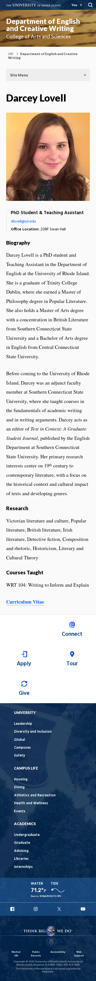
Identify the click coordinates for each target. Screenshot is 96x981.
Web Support (79, 953)
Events (19, 811)
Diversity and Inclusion (33, 732)
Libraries (21, 859)
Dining (19, 787)
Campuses (22, 748)
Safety (19, 755)
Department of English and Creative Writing (43, 24)
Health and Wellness (31, 803)
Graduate (22, 843)
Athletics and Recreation (35, 795)
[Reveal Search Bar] (90, 5)
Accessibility (57, 952)
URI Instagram (36, 909)
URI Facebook (12, 909)
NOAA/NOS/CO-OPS (50, 896)
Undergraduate (27, 835)
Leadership (23, 724)
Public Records (36, 953)
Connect (72, 634)
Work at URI (16, 953)
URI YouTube (83, 909)
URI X (59, 909)
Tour (72, 663)
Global (19, 740)
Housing (21, 779)
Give (24, 693)
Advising (21, 851)
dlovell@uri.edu (23, 221)
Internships (23, 867)
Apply (24, 663)
